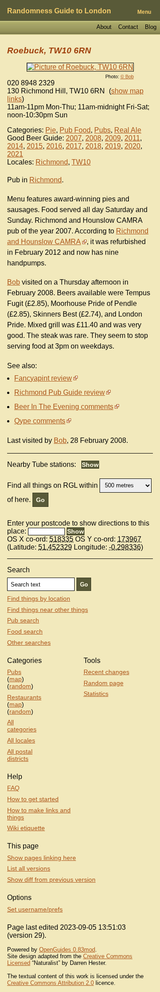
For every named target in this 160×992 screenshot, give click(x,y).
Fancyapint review (43, 378)
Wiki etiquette (26, 827)
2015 (35, 146)
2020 (132, 146)
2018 (93, 146)
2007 (74, 138)
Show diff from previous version (51, 879)
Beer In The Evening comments (63, 406)
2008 (93, 138)
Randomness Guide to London (59, 11)
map (15, 679)
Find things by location (38, 598)
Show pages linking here (41, 857)
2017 (74, 146)
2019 (113, 146)
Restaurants (24, 697)
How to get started (33, 799)
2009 (113, 138)
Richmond (52, 162)
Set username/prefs (35, 909)
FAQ (13, 787)
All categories (21, 726)
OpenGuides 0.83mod (67, 949)
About (104, 27)
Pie (50, 130)
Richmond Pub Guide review (59, 392)
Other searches (29, 642)
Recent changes (106, 671)
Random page (104, 683)
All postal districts (19, 755)
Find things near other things (47, 609)
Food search (25, 631)
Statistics (96, 693)
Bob (13, 282)
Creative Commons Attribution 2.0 (50, 983)
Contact (128, 27)
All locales (21, 740)
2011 (132, 138)
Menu (144, 12)
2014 (15, 146)
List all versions (28, 868)
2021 (15, 154)
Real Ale (127, 130)
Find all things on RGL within (52, 485)
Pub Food (75, 130)
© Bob (127, 76)
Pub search (23, 620)
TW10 (81, 162)
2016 (54, 146)
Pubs (102, 130)
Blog (150, 27)
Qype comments (39, 421)
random (20, 686)
